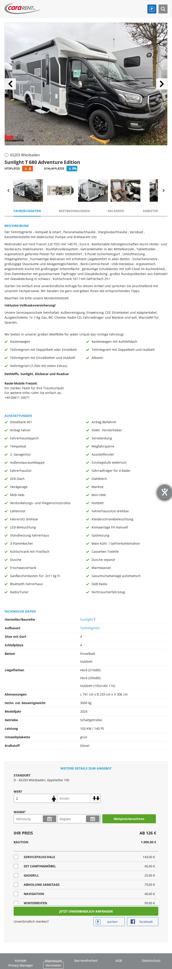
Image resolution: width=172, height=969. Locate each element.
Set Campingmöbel (40, 866)
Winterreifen (35, 903)
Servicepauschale (39, 857)
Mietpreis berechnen (129, 819)
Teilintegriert (90, 628)
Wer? (18, 791)
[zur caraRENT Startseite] (22, 7)
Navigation (34, 894)
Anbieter (150, 211)
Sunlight (86, 619)
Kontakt (20, 960)
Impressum (53, 960)
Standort (22, 775)
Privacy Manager (20, 965)
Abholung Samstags (42, 884)
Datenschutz (151, 960)
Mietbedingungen (74, 211)
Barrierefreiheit (86, 960)
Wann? (20, 812)
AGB (119, 960)
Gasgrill (31, 875)
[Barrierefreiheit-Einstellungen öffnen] (164, 492)
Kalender (116, 211)
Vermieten (53, 965)
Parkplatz (151, 8)
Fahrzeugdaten (27, 211)
